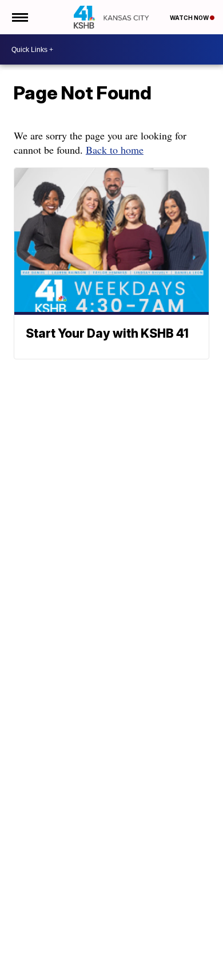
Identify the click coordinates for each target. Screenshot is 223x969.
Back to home (115, 150)
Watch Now (190, 17)
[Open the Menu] (19, 17)
